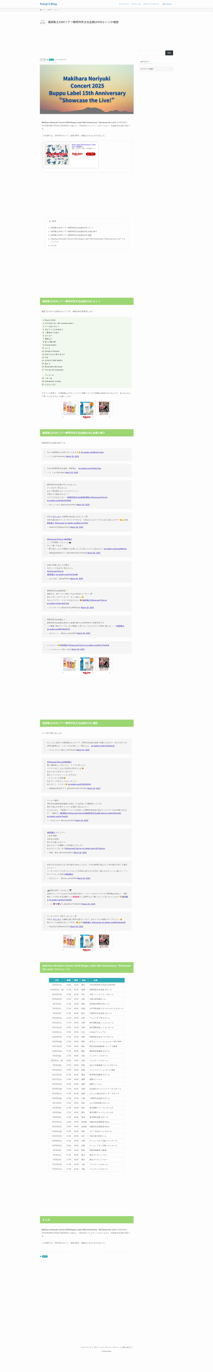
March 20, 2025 (72, 456)
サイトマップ (86, 1347)
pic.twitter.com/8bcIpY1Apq (92, 452)
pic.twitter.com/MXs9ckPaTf (58, 629)
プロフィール (98, 1347)
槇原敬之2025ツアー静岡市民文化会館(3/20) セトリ (72, 228)
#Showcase (60, 523)
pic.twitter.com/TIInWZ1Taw (89, 468)
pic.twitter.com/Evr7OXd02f (60, 900)
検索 (169, 53)
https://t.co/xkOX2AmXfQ (111, 813)
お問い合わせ (126, 1347)
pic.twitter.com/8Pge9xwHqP (114, 922)
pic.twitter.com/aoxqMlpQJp (115, 549)
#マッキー (57, 517)
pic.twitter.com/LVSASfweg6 (102, 746)
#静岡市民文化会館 (75, 497)
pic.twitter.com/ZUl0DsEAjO (79, 784)
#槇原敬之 (87, 497)
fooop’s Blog (48, 4)
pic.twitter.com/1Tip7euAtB (67, 574)
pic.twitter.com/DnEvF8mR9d (59, 500)
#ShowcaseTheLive (99, 497)
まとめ (54, 245)
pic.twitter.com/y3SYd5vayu (93, 848)
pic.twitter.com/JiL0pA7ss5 (58, 603)
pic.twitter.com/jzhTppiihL (57, 816)
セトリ (51, 59)
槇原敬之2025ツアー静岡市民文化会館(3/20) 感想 (71, 235)
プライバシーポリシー (112, 1347)
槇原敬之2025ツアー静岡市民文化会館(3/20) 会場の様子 (74, 231)
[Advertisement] (87, 41)
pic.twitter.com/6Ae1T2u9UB (97, 645)
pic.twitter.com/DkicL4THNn (76, 523)
